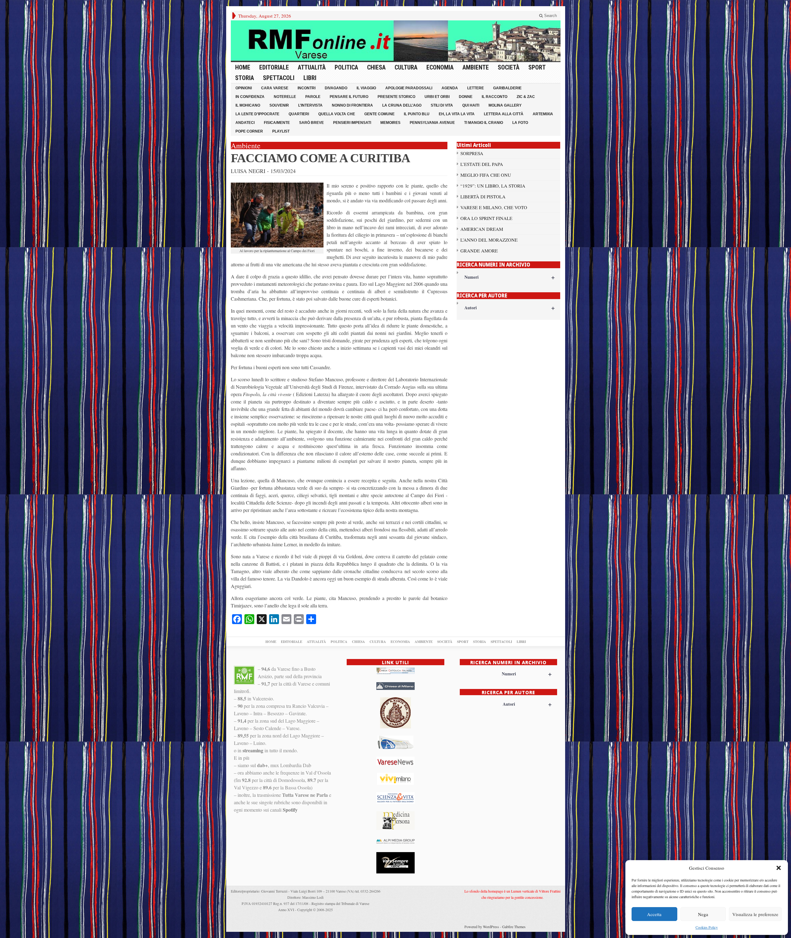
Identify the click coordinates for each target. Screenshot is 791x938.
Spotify (290, 809)
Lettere (475, 88)
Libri (309, 78)
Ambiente (476, 67)
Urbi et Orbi (437, 97)
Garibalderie (507, 88)
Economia (440, 67)
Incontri (306, 88)
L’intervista (310, 105)
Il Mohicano (247, 105)
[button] (779, 868)
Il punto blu (416, 114)
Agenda (450, 88)
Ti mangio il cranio (483, 122)
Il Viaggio (366, 88)
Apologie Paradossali (408, 88)
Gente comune (379, 114)
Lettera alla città (503, 114)
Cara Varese (274, 88)
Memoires (390, 122)
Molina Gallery (505, 105)
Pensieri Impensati (352, 122)
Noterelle (285, 97)
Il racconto (494, 97)
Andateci (245, 122)
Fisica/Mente (277, 122)
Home (242, 67)
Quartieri (299, 114)
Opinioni (243, 88)
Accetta (654, 914)
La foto (520, 122)
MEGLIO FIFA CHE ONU (485, 175)
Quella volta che (336, 114)
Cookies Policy (707, 927)
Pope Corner (249, 131)
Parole (312, 97)
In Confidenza (249, 97)
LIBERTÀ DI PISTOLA (482, 196)
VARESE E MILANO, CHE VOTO (493, 207)
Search (550, 15)
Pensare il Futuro (349, 97)
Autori (509, 307)
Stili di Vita (442, 105)
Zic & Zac (526, 97)
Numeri (509, 277)
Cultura (406, 67)
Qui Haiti (470, 105)
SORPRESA (471, 153)
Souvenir (279, 105)
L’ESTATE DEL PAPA (481, 164)
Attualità (312, 67)
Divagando (336, 88)
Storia (244, 78)
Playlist (281, 131)
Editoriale (274, 67)
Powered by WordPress (481, 926)
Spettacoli (278, 78)
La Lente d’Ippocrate (257, 114)
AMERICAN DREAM (481, 229)
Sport (537, 67)
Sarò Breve (311, 122)
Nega (703, 914)
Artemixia (543, 114)
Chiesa (376, 67)
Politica (346, 67)
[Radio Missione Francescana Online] (395, 40)
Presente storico (396, 97)
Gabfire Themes (514, 926)
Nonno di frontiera (352, 105)
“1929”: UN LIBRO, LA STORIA (492, 186)
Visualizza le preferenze (755, 914)
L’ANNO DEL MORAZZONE (489, 240)
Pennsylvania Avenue (432, 122)
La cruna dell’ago (401, 105)
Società (508, 67)
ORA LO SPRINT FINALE (486, 218)
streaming (253, 750)
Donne (465, 97)
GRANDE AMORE (479, 250)
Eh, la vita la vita (457, 114)
